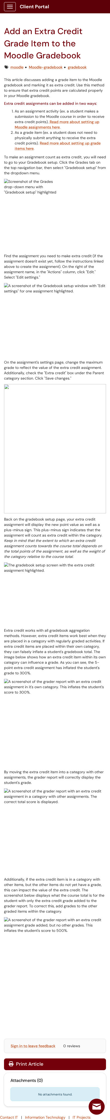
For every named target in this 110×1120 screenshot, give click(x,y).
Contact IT (9, 1117)
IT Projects (82, 1117)
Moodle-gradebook (45, 67)
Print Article (29, 1064)
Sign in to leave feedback (33, 1046)
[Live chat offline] (97, 1107)
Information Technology (45, 1117)
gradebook (77, 67)
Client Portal (34, 6)
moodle (16, 67)
